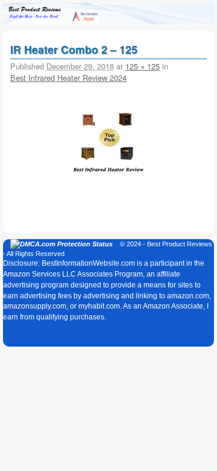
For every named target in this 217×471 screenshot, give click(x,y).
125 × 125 (142, 66)
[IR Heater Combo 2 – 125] (108, 140)
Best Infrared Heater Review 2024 (68, 77)
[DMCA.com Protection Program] (61, 244)
